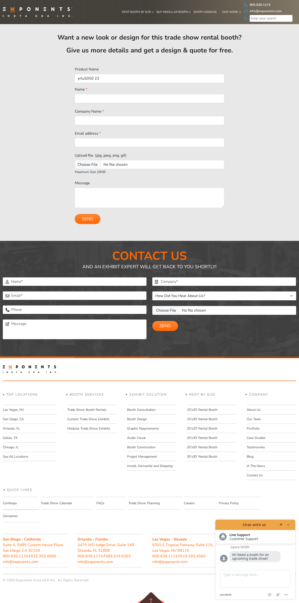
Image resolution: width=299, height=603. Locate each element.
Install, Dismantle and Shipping (150, 466)
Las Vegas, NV (13, 410)
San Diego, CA (13, 419)
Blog (250, 456)
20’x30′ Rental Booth (202, 438)
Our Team (254, 419)
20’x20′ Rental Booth (202, 428)
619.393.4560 (43, 556)
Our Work (230, 12)
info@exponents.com (265, 11)
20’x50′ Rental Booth (202, 447)
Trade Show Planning (144, 503)
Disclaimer (10, 516)
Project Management (142, 456)
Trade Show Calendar (56, 503)
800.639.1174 (260, 5)
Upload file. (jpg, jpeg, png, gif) (100, 155)
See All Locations (15, 456)
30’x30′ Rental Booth (202, 456)
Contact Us (255, 475)
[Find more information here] (255, 559)
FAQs (100, 503)
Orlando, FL (11, 428)
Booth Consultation (141, 410)
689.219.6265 (118, 556)
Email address (88, 133)
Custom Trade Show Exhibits (88, 419)
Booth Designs (205, 12)
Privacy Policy (229, 503)
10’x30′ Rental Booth (202, 419)
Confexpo (10, 503)
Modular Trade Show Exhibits (88, 428)
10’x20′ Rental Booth (202, 410)
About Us (254, 410)
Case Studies (256, 438)
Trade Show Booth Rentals (87, 410)
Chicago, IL (11, 447)
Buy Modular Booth (172, 12)
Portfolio (253, 428)
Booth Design (137, 419)
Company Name (89, 111)
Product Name (87, 69)
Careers (189, 503)
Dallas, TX (10, 438)
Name (81, 89)
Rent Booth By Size (136, 12)
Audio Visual (136, 438)
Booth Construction (141, 447)
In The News (256, 466)
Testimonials (256, 447)
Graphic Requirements (143, 428)
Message (82, 183)
